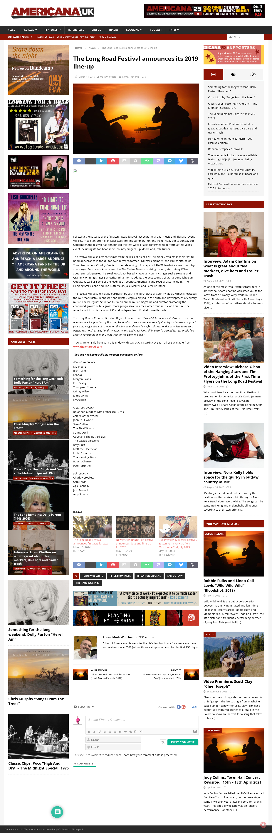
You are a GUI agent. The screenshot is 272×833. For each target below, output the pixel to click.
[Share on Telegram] (169, 161)
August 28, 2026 (34, 387)
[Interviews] (234, 234)
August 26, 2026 (215, 386)
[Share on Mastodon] (158, 161)
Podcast (156, 29)
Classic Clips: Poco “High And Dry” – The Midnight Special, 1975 (38, 471)
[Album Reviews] (234, 554)
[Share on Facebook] (79, 161)
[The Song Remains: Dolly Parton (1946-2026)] (38, 507)
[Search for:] (245, 36)
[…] (211, 307)
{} (135, 731)
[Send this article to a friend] (124, 161)
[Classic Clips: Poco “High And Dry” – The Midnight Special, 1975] (38, 462)
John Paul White (93, 575)
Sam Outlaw (175, 575)
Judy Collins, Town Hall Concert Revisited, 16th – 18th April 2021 (232, 780)
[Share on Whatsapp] (147, 161)
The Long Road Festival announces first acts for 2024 (91, 541)
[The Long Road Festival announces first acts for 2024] (92, 527)
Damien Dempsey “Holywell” (225, 149)
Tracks (113, 29)
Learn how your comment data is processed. (149, 755)
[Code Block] (125, 731)
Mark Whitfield (108, 76)
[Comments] (253, 74)
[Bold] (89, 731)
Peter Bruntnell (120, 575)
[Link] (130, 731)
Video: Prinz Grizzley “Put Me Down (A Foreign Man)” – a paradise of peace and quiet (233, 174)
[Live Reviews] (234, 750)
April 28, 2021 (214, 787)
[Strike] (104, 731)
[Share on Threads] (192, 161)
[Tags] (233, 74)
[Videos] (234, 654)
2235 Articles (146, 637)
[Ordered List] (110, 731)
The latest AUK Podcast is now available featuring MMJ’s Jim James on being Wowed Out (232, 159)
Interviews (76, 29)
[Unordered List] (115, 731)
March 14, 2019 (86, 76)
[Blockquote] (120, 731)
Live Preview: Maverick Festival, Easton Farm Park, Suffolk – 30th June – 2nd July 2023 (178, 543)
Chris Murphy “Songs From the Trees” (36, 426)
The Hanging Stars (87, 582)
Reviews (28, 29)
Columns (132, 29)
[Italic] (94, 731)
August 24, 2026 (215, 487)
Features (51, 29)
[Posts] (213, 74)
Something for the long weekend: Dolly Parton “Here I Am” (38, 381)
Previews (134, 76)
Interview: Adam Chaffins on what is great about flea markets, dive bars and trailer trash (36, 558)
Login (194, 706)
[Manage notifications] (263, 825)
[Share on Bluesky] (181, 161)
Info (172, 29)
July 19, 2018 (213, 595)
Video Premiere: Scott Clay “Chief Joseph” (228, 684)
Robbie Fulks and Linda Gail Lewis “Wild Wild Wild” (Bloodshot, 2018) (229, 585)
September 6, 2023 (217, 691)
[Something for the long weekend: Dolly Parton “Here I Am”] (38, 371)
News (11, 29)
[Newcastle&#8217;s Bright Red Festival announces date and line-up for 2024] (135, 527)
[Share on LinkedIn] (101, 161)
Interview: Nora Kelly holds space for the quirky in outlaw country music (231, 477)
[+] (141, 731)
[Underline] (99, 731)
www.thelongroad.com (87, 346)
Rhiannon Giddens (149, 575)
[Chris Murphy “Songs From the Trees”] (38, 416)
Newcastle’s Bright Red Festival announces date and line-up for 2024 (135, 543)
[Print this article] (135, 161)
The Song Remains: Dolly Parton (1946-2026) (37, 517)
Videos (96, 29)
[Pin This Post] (113, 161)
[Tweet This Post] (90, 161)
